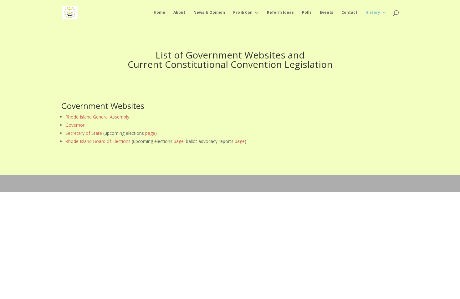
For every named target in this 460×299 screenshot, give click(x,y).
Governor (74, 125)
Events (326, 12)
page (150, 133)
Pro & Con (243, 12)
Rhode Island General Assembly (97, 117)
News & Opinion (209, 12)
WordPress (138, 183)
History (372, 12)
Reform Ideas (280, 12)
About (179, 12)
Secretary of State (83, 133)
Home (159, 12)
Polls (307, 12)
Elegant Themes (94, 183)
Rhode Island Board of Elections (97, 141)
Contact (349, 12)
